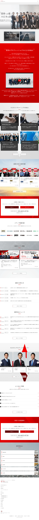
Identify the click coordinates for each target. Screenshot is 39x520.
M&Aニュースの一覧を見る (19, 338)
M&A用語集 (2, 500)
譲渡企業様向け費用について (4, 495)
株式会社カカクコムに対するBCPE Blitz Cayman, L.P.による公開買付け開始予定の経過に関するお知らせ (24, 317)
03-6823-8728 (23, 211)
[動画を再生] (19, 80)
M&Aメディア (2, 486)
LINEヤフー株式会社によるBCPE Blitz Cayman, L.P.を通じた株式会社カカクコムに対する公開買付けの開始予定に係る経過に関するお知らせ (24, 321)
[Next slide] (38, 178)
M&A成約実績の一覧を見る (19, 191)
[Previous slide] (1, 178)
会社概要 (2, 501)
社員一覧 (2, 506)
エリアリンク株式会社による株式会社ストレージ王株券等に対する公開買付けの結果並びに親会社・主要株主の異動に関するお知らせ (24, 325)
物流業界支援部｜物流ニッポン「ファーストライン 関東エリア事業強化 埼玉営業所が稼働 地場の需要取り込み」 (24, 294)
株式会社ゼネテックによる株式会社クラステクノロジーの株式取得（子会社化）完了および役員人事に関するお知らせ (24, 329)
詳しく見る (19, 154)
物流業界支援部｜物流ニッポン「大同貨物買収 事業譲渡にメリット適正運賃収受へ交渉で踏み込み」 (24, 290)
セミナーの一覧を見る (19, 273)
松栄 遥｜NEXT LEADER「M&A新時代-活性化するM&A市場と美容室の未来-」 (21, 300)
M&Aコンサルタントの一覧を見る (19, 376)
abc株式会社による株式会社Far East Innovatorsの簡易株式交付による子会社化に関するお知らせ (24, 332)
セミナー (2, 491)
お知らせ (2, 503)
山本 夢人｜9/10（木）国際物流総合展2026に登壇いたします (19, 287)
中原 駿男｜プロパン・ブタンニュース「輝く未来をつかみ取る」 (19, 297)
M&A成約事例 (2, 498)
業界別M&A (2, 488)
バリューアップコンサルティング (4, 489)
